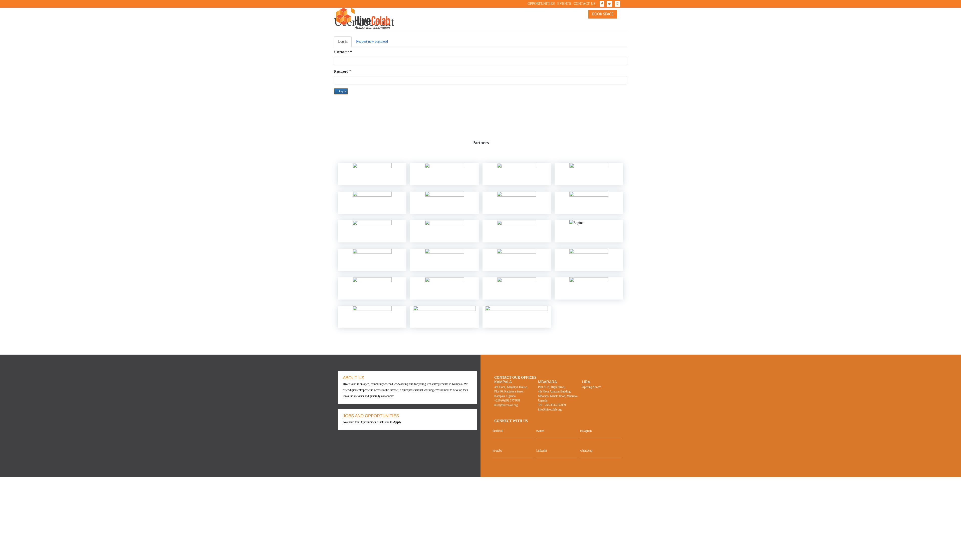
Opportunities (541, 4)
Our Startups (520, 17)
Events (564, 4)
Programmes (552, 17)
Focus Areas (449, 17)
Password (342, 71)
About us (422, 17)
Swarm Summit (484, 17)
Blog (578, 17)
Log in (345, 43)
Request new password (372, 41)
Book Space (602, 14)
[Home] (363, 18)
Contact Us (584, 4)
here (386, 422)
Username (343, 52)
